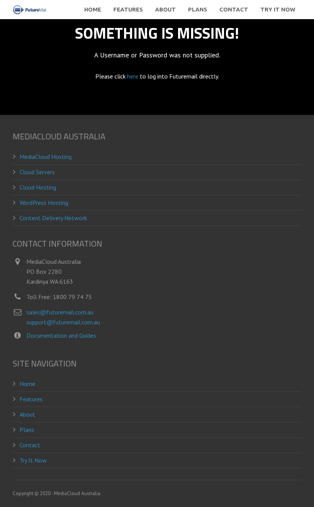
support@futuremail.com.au (63, 322)
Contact (30, 445)
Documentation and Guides (61, 335)
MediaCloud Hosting (46, 156)
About (27, 414)
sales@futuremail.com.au (59, 312)
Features (31, 399)
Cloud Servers (37, 172)
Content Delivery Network (53, 218)
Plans (27, 429)
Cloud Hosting (38, 187)
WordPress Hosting (44, 202)
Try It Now (33, 460)
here (132, 76)
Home (27, 384)
